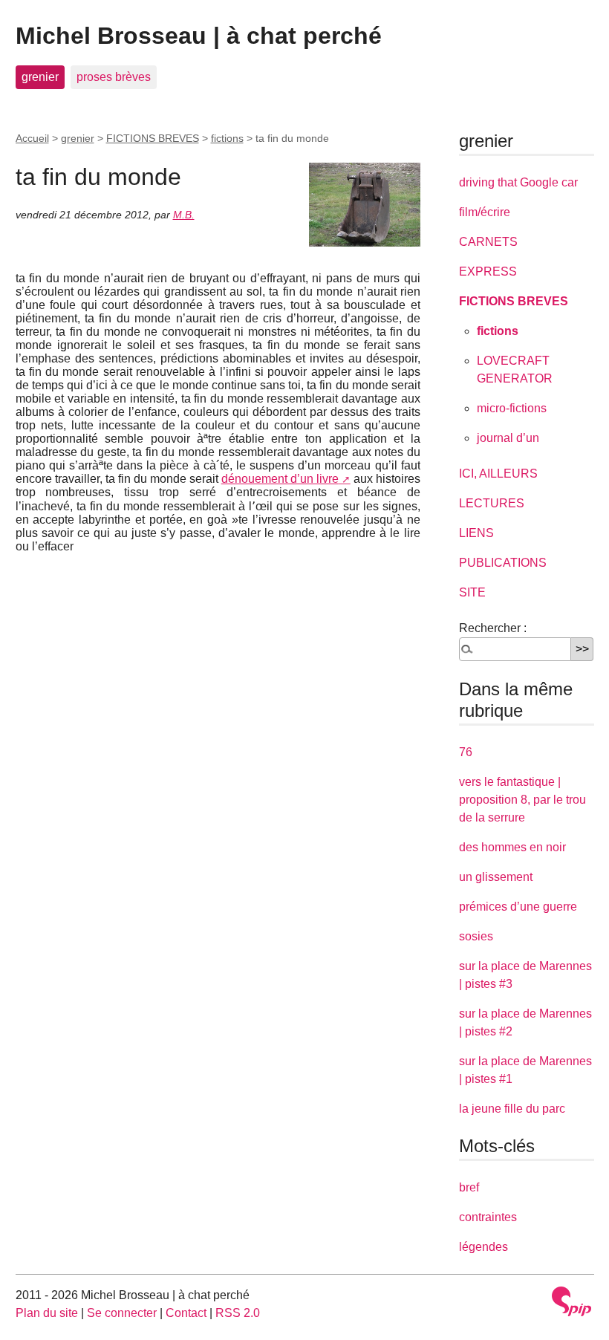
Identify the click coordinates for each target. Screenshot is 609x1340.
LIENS (476, 533)
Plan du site (47, 1313)
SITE (472, 592)
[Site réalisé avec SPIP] (572, 1301)
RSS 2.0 (237, 1313)
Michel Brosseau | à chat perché (199, 35)
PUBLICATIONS (503, 562)
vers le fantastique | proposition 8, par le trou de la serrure (522, 799)
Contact (186, 1313)
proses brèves (113, 77)
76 (465, 752)
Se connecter (122, 1313)
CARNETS (488, 241)
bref (469, 1187)
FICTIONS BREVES (152, 138)
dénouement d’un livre (280, 478)
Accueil (32, 138)
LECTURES (491, 503)
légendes (483, 1246)
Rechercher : (493, 628)
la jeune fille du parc (512, 1108)
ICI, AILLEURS (498, 473)
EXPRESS (488, 271)
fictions (227, 138)
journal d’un (508, 438)
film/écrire (484, 212)
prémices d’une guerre (518, 906)
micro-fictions (512, 408)
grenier (40, 77)
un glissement (496, 877)
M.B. (184, 215)
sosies (476, 936)
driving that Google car (518, 182)
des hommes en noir (512, 847)
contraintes (488, 1217)
